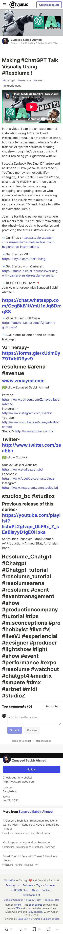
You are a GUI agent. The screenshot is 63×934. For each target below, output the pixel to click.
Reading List (12, 885)
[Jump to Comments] (22, 929)
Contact (46, 890)
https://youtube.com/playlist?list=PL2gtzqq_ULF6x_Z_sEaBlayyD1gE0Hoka (31, 523)
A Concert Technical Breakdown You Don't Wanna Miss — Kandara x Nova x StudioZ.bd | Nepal (30, 826)
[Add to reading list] (36, 929)
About (35, 890)
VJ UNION (9, 880)
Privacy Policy (33, 899)
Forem (17, 904)
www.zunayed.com (23, 380)
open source (35, 904)
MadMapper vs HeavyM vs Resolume (28, 844)
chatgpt (9, 80)
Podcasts (28, 885)
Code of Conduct (21, 740)
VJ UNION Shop (19, 890)
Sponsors (50, 885)
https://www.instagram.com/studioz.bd (30, 487)
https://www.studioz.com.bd (22, 469)
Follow (31, 769)
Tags (39, 885)
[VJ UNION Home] (19, 4)
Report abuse (43, 740)
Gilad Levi (23, 918)
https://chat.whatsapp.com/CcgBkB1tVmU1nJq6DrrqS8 (31, 305)
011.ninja (35, 918)
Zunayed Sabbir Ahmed (26, 39)
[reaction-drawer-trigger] (8, 929)
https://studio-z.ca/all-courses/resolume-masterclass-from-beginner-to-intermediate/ (28, 242)
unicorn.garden (51, 918)
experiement (12, 85)
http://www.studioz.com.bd (34, 431)
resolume (24, 80)
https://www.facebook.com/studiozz (28, 478)
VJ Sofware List (31, 894)
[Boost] (48, 929)
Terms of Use (52, 899)
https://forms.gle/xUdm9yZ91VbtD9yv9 (31, 356)
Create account (49, 4)
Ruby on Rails (35, 911)
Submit (14, 730)
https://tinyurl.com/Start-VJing (24, 259)
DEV (17, 908)
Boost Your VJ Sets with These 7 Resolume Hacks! (29, 860)
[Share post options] (57, 929)
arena (38, 80)
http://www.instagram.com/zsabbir (27, 413)
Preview (32, 730)
